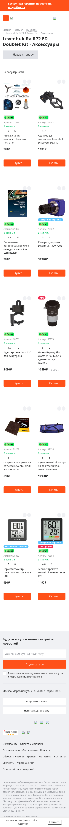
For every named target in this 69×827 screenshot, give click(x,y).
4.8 (44, 564)
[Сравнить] (29, 82)
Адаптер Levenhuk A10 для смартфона (17, 354)
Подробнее (22, 823)
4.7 (44, 130)
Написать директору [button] (36, 710)
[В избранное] (25, 82)
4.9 (9, 237)
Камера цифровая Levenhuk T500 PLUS (50, 243)
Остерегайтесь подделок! (18, 769)
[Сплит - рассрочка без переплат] (9, 117)
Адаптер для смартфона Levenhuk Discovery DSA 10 (51, 139)
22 (17, 237)
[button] (17, 162)
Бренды (31, 756)
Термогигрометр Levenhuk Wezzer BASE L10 (17, 572)
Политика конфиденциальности (20, 816)
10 (17, 347)
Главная (7, 29)
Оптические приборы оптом (20, 750)
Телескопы (31, 29)
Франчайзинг (25, 762)
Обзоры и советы (13, 756)
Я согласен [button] (54, 822)
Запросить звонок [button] (36, 701)
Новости (45, 750)
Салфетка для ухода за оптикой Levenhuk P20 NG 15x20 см (17, 466)
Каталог (19, 29)
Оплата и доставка (31, 744)
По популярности (13, 72)
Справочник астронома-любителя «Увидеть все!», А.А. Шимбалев (17, 247)
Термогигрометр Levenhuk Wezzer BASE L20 (51, 572)
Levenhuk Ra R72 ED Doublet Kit (21, 33)
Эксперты (9, 762)
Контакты (60, 756)
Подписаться (34, 664)
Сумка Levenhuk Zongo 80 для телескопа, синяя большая (51, 466)
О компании (10, 744)
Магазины (45, 756)
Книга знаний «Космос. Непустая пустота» (15, 139)
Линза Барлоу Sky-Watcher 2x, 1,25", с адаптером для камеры (49, 358)
